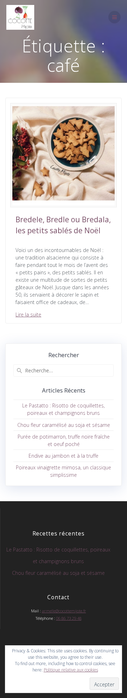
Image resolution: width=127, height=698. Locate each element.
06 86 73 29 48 (68, 618)
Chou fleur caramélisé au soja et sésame (63, 425)
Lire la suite (28, 314)
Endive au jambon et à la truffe (63, 455)
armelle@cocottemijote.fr (64, 610)
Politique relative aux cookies (71, 670)
